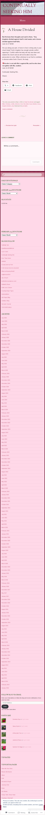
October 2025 (5, 347)
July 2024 (4, 396)
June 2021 (4, 517)
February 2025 (5, 373)
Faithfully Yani (5, 245)
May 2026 (4, 324)
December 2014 (6, 652)
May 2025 (4, 363)
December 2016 (6, 599)
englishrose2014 (6, 274)
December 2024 (6, 380)
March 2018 (5, 579)
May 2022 (4, 481)
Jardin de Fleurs (17, 740)
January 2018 (5, 586)
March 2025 (5, 370)
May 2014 (4, 675)
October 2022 (5, 465)
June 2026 (4, 321)
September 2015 (6, 622)
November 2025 (6, 344)
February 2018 (5, 583)
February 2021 (5, 530)
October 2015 (5, 619)
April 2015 (4, 638)
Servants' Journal (6, 304)
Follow (5, 706)
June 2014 (4, 671)
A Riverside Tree (17, 733)
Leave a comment (7, 109)
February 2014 (5, 684)
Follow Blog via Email (11, 695)
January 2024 (5, 416)
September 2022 (6, 468)
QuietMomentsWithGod (8, 248)
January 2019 (5, 573)
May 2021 (4, 521)
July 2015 (4, 629)
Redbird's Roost (6, 284)
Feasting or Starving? (7, 798)
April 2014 (4, 678)
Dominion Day (16, 719)
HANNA (4, 261)
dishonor (17, 104)
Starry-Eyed (16, 726)
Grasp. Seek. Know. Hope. (9, 794)
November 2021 (6, 501)
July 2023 (4, 435)
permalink (24, 106)
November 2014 (6, 655)
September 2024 (6, 390)
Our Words (4, 791)
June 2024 (4, 399)
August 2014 (5, 665)
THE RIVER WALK (6, 307)
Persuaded (37, 125)
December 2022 (6, 458)
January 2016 (5, 612)
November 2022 (6, 462)
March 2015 (5, 642)
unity (12, 106)
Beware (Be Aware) (7, 771)
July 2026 (4, 317)
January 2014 (5, 688)
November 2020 (6, 540)
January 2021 (5, 534)
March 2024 (5, 409)
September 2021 (6, 507)
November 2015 (6, 616)
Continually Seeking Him (19, 9)
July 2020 (4, 553)
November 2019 (6, 570)
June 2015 (4, 632)
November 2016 (6, 602)
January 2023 (5, 455)
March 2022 (5, 488)
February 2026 (5, 334)
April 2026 (4, 327)
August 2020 (5, 550)
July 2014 (4, 668)
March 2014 (5, 681)
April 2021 (4, 524)
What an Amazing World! (8, 271)
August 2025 (5, 354)
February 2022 (5, 491)
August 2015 (5, 625)
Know (3, 788)
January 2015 (5, 648)
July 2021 (4, 514)
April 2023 (4, 445)
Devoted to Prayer (6, 781)
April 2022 (4, 485)
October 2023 (5, 426)
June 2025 (4, 360)
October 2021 (5, 504)
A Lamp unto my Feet (7, 264)
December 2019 (6, 566)
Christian (7, 104)
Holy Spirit (26, 104)
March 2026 (5, 331)
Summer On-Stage (18, 747)
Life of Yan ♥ (5, 277)
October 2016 (5, 606)
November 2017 (6, 589)
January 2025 (5, 376)
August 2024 (5, 393)
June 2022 (4, 478)
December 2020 (6, 537)
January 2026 (5, 337)
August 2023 (5, 432)
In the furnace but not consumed (10, 268)
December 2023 (6, 419)
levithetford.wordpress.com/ (9, 281)
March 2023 (5, 448)
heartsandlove (5, 294)
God (21, 104)
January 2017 (5, 596)
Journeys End (5, 785)
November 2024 (6, 383)
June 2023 (4, 439)
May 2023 (4, 442)
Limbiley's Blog (5, 300)
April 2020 (4, 560)
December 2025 (6, 340)
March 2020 (5, 563)
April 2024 (4, 406)
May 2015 (4, 635)
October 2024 (5, 386)
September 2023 (6, 429)
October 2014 (5, 658)
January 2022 (5, 494)
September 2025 (6, 350)
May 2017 (4, 593)
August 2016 (5, 609)
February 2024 (5, 413)
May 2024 (4, 403)
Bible (3, 104)
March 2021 (5, 527)
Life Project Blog (6, 297)
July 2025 (4, 357)
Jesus (39, 104)
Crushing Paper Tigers (8, 291)
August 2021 (5, 511)
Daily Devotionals (29, 102)
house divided (33, 104)
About (3, 775)
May (3, 29)
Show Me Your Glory (7, 768)
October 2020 (5, 544)
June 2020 (4, 557)
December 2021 (6, 498)
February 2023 (5, 452)
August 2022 (5, 471)
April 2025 (4, 367)
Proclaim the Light (10, 125)
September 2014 (6, 661)
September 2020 (6, 547)
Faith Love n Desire (7, 287)
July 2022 (4, 475)
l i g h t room (5, 251)
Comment (36, 162)
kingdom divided (6, 106)
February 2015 (5, 645)
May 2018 (4, 576)
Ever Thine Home (6, 258)
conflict (13, 104)
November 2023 (6, 422)
